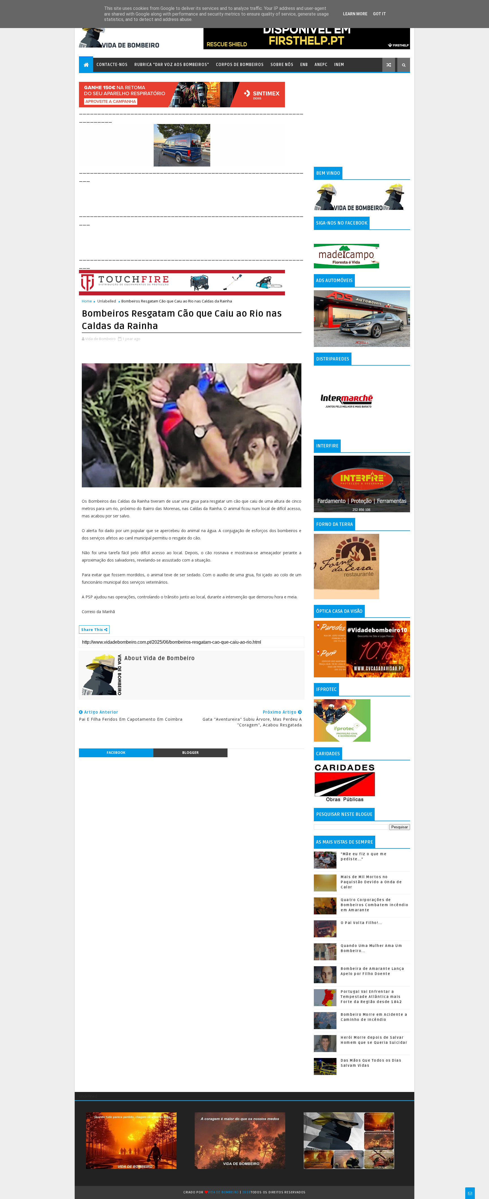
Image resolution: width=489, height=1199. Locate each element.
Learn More (355, 14)
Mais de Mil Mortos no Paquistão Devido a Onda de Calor (371, 882)
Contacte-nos (112, 64)
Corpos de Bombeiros (240, 64)
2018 (246, 1192)
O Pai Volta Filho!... (361, 923)
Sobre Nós (282, 64)
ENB (304, 64)
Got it (379, 14)
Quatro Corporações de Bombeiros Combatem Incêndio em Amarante (375, 905)
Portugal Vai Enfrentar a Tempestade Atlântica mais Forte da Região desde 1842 (371, 996)
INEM (339, 64)
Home (87, 301)
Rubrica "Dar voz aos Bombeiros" (171, 64)
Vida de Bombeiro (223, 1192)
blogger (190, 752)
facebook (116, 752)
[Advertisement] (182, 196)
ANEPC (321, 64)
